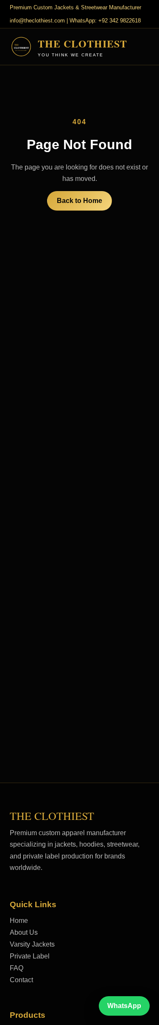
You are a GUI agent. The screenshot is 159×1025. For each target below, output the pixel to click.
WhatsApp (124, 1005)
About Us (24, 932)
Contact (21, 979)
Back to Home (79, 200)
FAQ (16, 968)
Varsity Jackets (32, 944)
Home (19, 920)
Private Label (30, 956)
